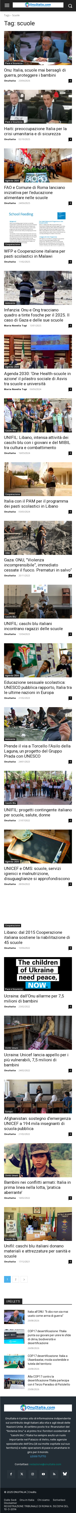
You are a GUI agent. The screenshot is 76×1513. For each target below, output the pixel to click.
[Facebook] (11, 1474)
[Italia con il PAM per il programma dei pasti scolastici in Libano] (38, 479)
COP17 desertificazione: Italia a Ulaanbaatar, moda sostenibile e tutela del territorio (48, 1359)
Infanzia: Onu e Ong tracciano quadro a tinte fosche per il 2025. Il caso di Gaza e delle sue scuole (37, 315)
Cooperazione (12, 244)
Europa (9, 1111)
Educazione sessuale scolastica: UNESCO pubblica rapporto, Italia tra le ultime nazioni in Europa (38, 687)
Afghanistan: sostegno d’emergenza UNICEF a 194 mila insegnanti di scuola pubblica (37, 1123)
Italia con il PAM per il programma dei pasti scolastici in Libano (36, 504)
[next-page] (24, 1279)
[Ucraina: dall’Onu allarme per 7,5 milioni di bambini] (38, 974)
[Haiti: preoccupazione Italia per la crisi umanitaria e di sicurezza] (38, 107)
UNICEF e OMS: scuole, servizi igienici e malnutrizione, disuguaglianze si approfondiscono (37, 873)
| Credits (31, 1492)
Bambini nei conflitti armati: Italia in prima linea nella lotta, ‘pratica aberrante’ (37, 1187)
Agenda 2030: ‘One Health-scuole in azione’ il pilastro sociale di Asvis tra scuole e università (37, 378)
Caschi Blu (10, 430)
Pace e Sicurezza (13, 63)
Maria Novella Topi (15, 325)
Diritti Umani (11, 1048)
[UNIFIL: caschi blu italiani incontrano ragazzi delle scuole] (38, 602)
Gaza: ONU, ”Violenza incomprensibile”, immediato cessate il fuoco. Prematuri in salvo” (38, 565)
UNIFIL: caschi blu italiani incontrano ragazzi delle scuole (33, 626)
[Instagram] (32, 1474)
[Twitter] (22, 1474)
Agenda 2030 (12, 180)
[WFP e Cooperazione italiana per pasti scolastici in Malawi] (38, 229)
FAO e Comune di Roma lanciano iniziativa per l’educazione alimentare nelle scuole (34, 192)
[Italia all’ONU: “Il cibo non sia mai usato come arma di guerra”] (14, 1317)
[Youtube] (43, 1474)
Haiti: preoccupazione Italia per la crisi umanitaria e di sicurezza (35, 131)
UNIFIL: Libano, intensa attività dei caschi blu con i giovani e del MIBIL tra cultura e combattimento (37, 442)
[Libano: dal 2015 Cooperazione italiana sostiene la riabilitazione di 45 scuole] (38, 910)
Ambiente (10, 303)
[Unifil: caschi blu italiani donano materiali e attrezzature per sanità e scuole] (38, 1224)
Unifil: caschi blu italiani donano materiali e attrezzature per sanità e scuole (37, 1251)
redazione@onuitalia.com (45, 1464)
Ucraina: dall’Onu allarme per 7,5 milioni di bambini (34, 999)
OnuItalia (10, 80)
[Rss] (54, 1474)
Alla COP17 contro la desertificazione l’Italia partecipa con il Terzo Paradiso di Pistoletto (49, 1380)
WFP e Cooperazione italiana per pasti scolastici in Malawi (34, 254)
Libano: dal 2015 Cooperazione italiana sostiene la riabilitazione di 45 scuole (37, 937)
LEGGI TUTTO (38, 1456)
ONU (7, 553)
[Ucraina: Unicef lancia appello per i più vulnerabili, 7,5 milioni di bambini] (38, 1033)
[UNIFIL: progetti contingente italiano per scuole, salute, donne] (38, 788)
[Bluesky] (65, 1474)
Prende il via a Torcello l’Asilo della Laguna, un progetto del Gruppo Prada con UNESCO (37, 751)
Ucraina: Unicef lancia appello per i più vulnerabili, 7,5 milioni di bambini (36, 1059)
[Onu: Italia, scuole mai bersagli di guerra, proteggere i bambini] (38, 48)
